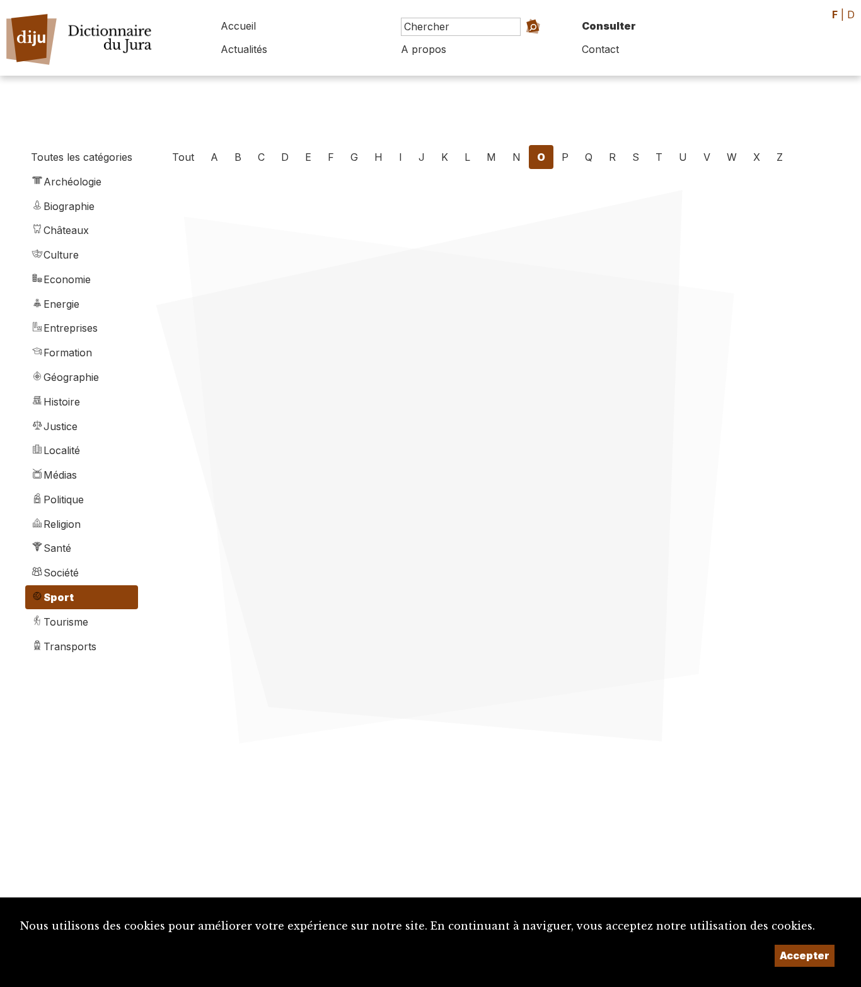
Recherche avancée (513, 44)
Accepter (804, 955)
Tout (183, 157)
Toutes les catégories (81, 157)
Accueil (238, 26)
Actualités (244, 49)
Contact (600, 49)
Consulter (609, 26)
